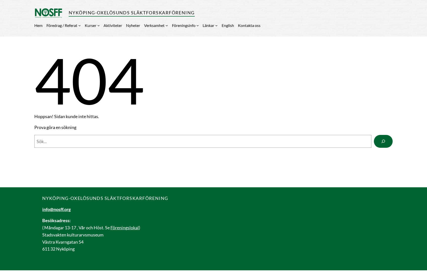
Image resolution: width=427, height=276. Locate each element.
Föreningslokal (124, 227)
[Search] (383, 141)
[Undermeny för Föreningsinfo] (197, 25)
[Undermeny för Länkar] (216, 25)
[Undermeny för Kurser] (98, 25)
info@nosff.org (56, 209)
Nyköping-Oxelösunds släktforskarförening (132, 12)
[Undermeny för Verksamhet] (167, 25)
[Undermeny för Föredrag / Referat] (79, 25)
